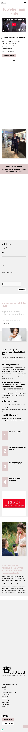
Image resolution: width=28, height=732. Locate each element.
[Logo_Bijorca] (3, 2)
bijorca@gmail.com (9, 321)
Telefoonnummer (6, 259)
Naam (3, 252)
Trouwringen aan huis (7, 48)
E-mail (3, 265)
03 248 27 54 (6, 323)
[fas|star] (7, 716)
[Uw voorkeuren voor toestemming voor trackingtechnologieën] (2, 729)
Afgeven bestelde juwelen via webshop (11, 41)
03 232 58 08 (4, 689)
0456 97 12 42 (5, 706)
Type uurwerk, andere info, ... (8, 272)
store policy (4, 712)
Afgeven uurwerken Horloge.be (9, 43)
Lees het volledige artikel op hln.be (14, 171)
